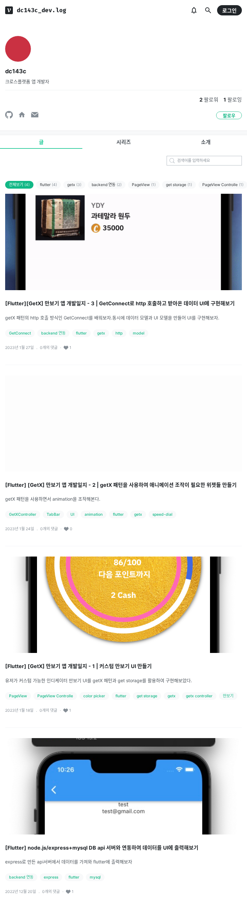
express (51, 877)
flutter (48, 184)
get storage (179, 184)
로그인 (229, 10)
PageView (144, 184)
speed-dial (162, 514)
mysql (95, 877)
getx (74, 184)
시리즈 (123, 142)
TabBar (53, 514)
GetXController (22, 514)
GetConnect (20, 333)
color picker (94, 695)
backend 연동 (107, 184)
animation (94, 514)
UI (72, 514)
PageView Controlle (55, 695)
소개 (206, 142)
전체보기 (19, 184)
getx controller (199, 695)
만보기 (228, 695)
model (138, 333)
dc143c (15, 71)
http (119, 333)
